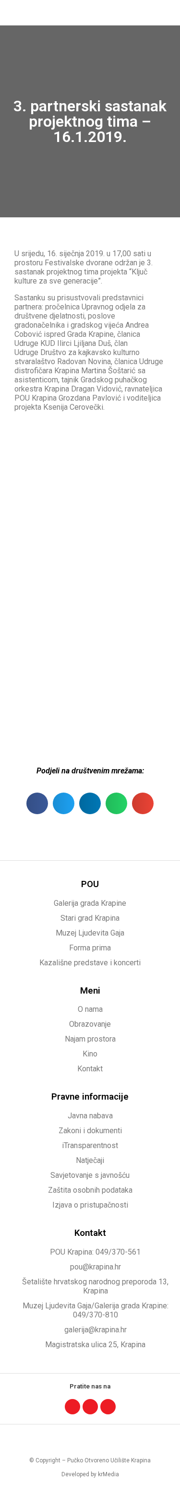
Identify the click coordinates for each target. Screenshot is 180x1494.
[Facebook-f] (72, 1406)
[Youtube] (108, 1406)
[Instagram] (90, 1406)
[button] (163, 13)
